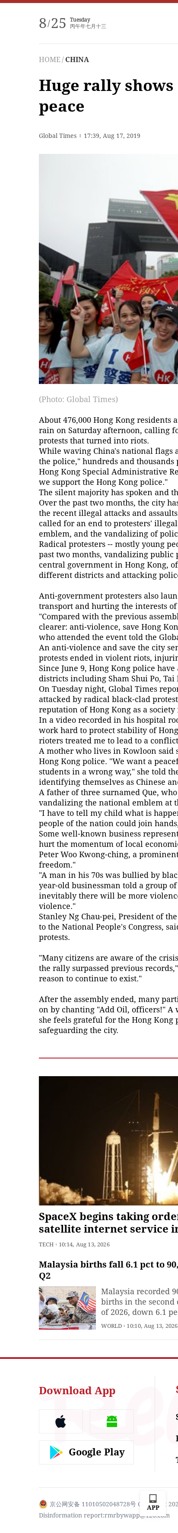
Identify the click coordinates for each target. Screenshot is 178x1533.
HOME (49, 60)
